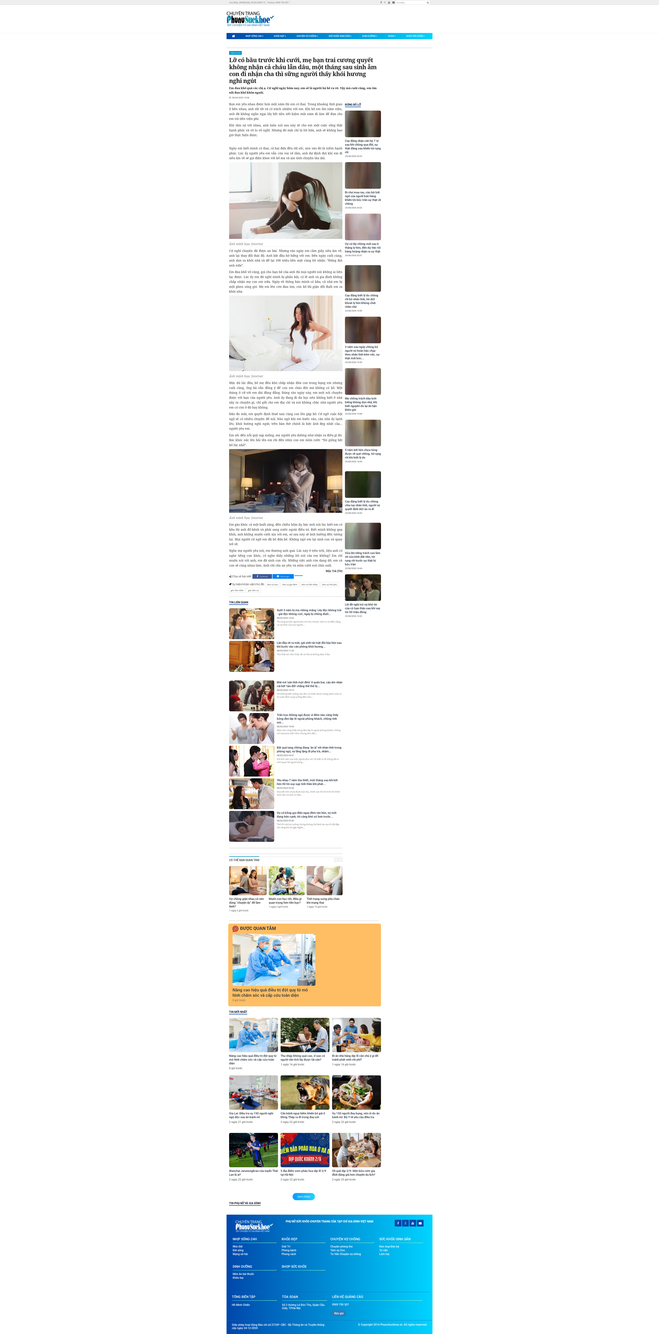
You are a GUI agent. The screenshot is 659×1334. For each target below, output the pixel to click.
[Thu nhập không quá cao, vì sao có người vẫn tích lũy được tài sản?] (305, 1035)
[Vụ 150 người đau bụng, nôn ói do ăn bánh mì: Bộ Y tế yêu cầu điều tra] (356, 1092)
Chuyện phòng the (341, 1246)
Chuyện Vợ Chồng (306, 36)
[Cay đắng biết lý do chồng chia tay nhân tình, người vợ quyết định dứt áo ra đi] (363, 484)
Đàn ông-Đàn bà (389, 1246)
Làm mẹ (384, 1254)
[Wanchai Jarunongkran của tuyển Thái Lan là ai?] (253, 1150)
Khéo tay (238, 1277)
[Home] (233, 36)
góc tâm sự (253, 590)
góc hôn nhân (237, 590)
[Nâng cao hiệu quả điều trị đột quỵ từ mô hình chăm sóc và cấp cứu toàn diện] (274, 960)
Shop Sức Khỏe (414, 36)
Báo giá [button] (339, 1313)
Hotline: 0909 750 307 (278, 2)
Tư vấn (383, 1250)
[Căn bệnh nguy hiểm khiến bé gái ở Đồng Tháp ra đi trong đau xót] (305, 1092)
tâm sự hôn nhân (310, 584)
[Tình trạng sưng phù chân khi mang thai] (325, 880)
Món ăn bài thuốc (243, 1274)
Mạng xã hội (240, 1254)
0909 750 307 (340, 1304)
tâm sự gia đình (289, 584)
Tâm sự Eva (235, 53)
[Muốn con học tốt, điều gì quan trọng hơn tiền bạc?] (287, 880)
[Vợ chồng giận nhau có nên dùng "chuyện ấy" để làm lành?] (248, 880)
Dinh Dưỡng (369, 36)
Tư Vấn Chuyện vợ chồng (345, 1254)
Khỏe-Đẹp (279, 36)
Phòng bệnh (289, 1250)
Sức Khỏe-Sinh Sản (339, 36)
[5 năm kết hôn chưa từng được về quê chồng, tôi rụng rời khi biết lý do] (363, 433)
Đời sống (238, 1250)
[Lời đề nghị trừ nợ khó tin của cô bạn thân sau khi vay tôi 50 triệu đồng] (363, 587)
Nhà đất (237, 1246)
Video (391, 36)
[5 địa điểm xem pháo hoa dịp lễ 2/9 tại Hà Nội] (305, 1150)
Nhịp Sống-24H (254, 36)
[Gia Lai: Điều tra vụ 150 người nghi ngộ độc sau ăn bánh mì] (253, 1092)
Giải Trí (286, 1246)
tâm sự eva (272, 584)
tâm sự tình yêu (329, 584)
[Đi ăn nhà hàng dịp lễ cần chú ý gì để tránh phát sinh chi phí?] (356, 1035)
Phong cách (289, 1254)
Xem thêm (303, 1197)
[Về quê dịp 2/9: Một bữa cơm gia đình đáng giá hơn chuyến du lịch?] (356, 1150)
